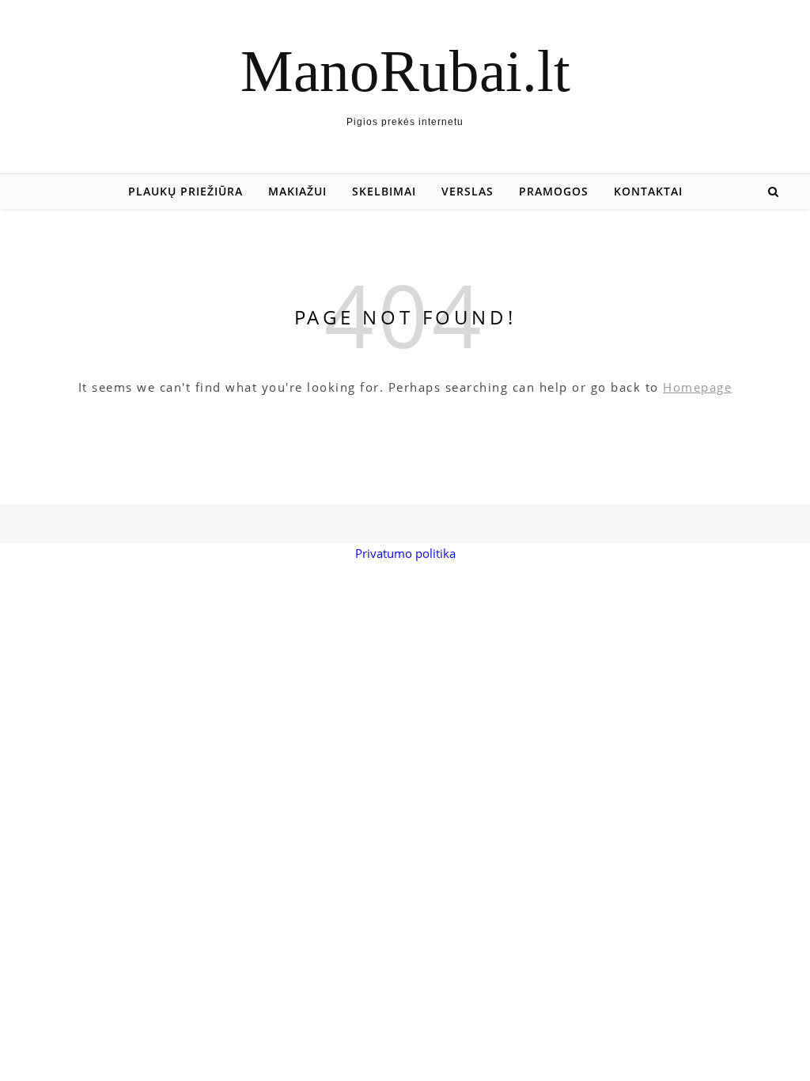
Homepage (697, 387)
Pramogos (554, 191)
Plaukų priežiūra (185, 191)
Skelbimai (384, 191)
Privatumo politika (405, 553)
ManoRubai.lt (405, 71)
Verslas (467, 191)
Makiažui (297, 191)
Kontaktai (648, 191)
